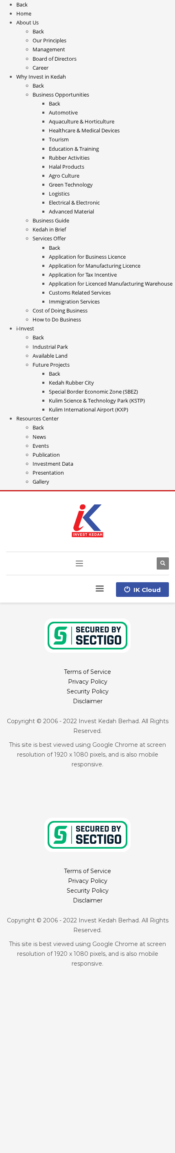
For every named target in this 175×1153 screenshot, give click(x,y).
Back (22, 4)
